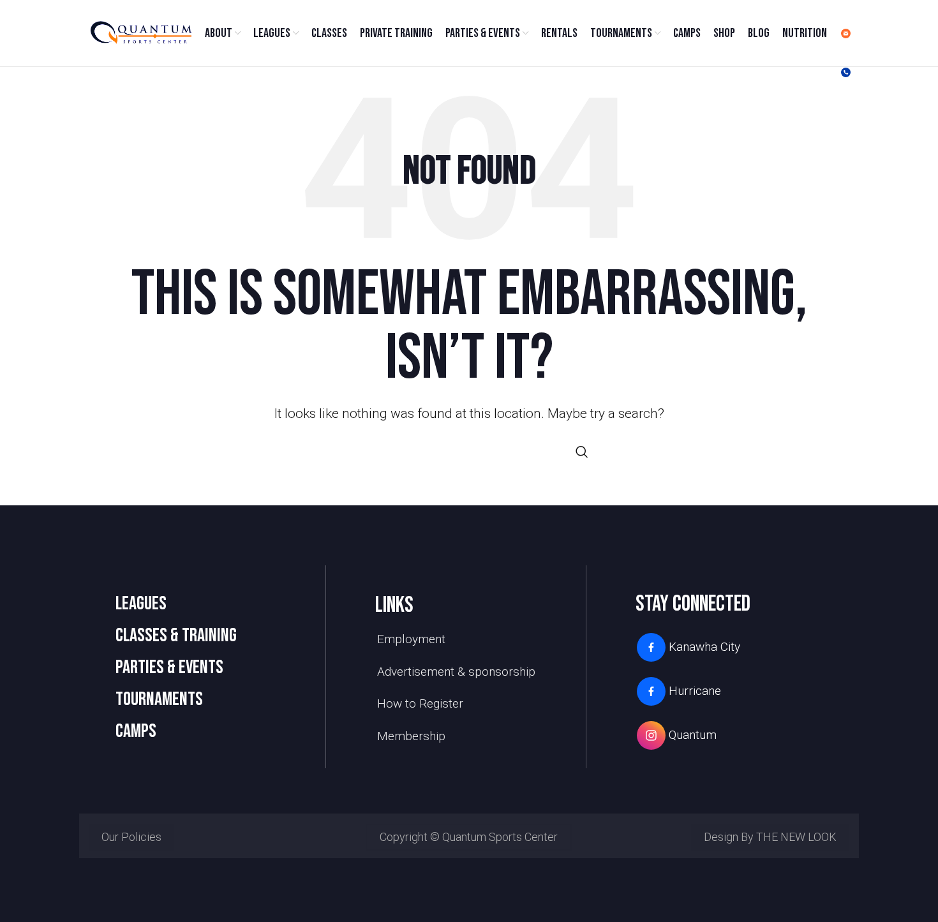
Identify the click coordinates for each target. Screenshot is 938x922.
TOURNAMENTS (159, 699)
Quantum (693, 734)
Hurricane (695, 690)
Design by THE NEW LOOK (770, 837)
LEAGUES (141, 603)
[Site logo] (140, 32)
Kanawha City (704, 646)
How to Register (420, 703)
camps (135, 731)
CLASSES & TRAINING (176, 635)
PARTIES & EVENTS (169, 667)
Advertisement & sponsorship (456, 671)
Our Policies (131, 837)
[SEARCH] (582, 451)
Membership (411, 736)
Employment (411, 639)
